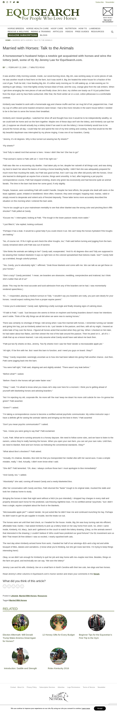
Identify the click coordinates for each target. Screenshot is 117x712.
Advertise (61, 687)
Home (8, 40)
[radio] (5, 586)
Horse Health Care (37, 28)
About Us (20, 687)
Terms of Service (89, 687)
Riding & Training (41, 31)
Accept (99, 708)
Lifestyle (14, 596)
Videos (69, 31)
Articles (58, 31)
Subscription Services (47, 687)
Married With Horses (28, 596)
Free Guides (82, 31)
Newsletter (110, 2)
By (4, 67)
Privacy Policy (32, 687)
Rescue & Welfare (18, 31)
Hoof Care (57, 28)
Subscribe (100, 2)
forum (96, 574)
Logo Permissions (73, 687)
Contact (13, 687)
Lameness (94, 28)
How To (82, 28)
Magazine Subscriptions (23, 35)
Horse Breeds (16, 28)
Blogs (43, 35)
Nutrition (70, 28)
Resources (97, 31)
